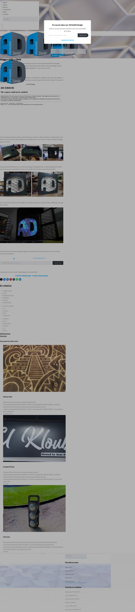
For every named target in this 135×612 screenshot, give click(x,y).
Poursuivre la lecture (67, 40)
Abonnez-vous (83, 35)
